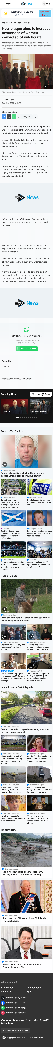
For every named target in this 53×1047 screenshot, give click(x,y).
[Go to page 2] (20, 417)
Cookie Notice (7, 1023)
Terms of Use (18, 1020)
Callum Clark (8, 99)
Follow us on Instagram (16, 1013)
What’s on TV (8, 991)
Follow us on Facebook (16, 1003)
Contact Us (45, 1020)
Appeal (30, 991)
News (5, 23)
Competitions (33, 987)
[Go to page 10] (36, 417)
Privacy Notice (32, 1020)
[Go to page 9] (34, 417)
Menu (8, 3)
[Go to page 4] (24, 417)
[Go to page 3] (22, 417)
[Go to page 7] (30, 417)
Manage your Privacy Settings (15, 1030)
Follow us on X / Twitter (16, 998)
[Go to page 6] (28, 417)
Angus (6, 366)
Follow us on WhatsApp (16, 1008)
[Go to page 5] (26, 417)
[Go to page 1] (17, 417)
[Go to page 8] (32, 417)
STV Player (7, 987)
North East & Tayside (20, 23)
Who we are (6, 1020)
